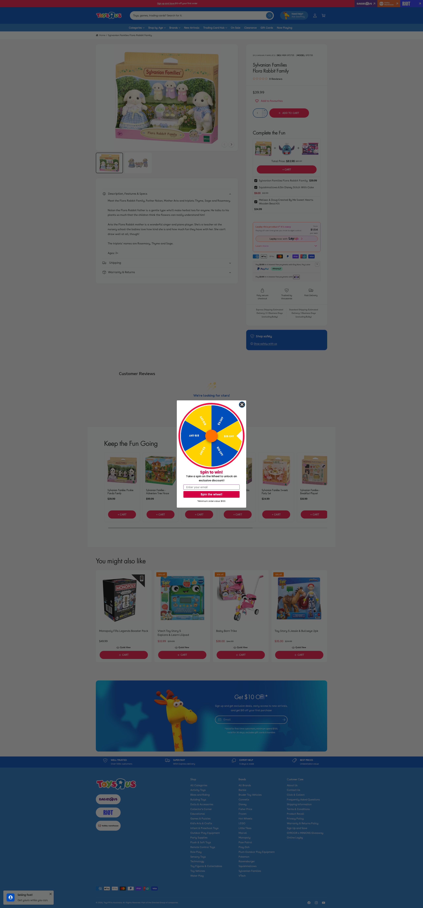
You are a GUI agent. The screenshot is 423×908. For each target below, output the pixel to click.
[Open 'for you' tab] (11, 897)
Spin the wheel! (211, 494)
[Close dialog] (242, 404)
